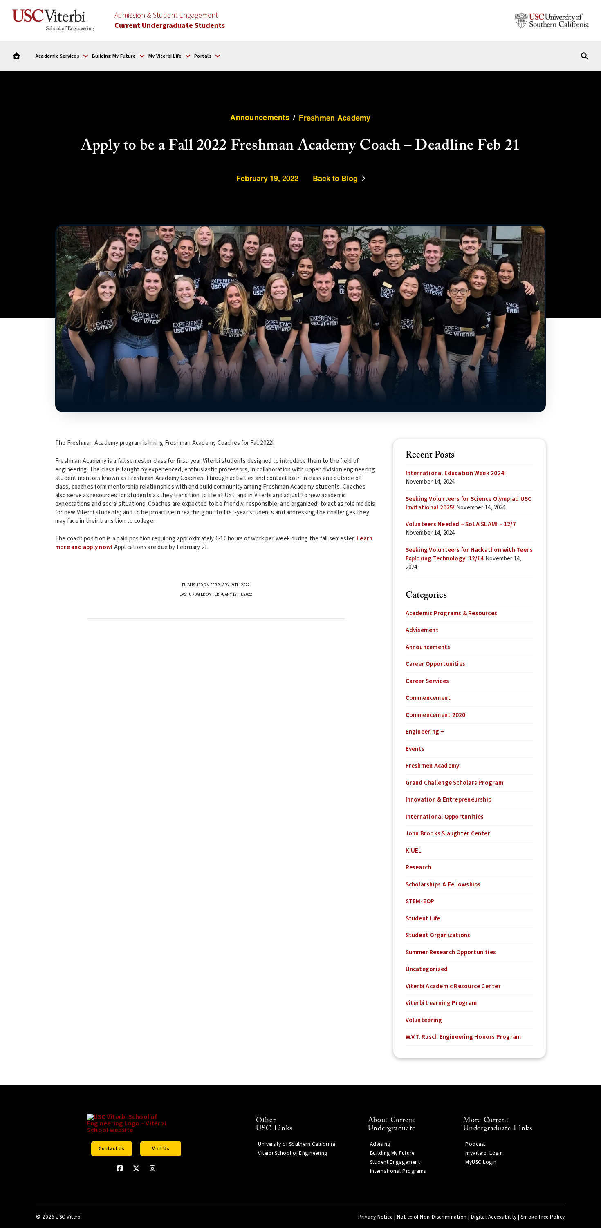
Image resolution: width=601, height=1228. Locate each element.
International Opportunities (445, 817)
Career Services (427, 681)
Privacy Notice (375, 1217)
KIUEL (414, 850)
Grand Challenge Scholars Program (454, 783)
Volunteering (424, 1020)
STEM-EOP (420, 901)
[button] (61, 56)
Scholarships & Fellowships (443, 884)
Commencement (428, 698)
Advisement (422, 630)
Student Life (423, 918)
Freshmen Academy (433, 765)
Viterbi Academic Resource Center (453, 986)
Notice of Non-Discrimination (432, 1217)
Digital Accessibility (494, 1217)
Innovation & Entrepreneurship (449, 799)
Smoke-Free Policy (543, 1217)
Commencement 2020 (436, 715)
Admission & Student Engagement (169, 20)
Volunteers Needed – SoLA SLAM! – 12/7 (461, 524)
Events (415, 749)
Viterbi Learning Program (441, 1003)
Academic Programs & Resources (452, 613)
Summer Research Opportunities (451, 952)
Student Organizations (438, 935)
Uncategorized (427, 969)
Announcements (428, 647)
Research (418, 867)
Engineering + (425, 732)
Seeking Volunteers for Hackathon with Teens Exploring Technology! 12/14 (469, 554)
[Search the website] (584, 56)
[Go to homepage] (16, 56)
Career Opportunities (436, 664)
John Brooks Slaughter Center (448, 833)
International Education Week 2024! (456, 473)
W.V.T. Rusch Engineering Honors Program (463, 1037)
